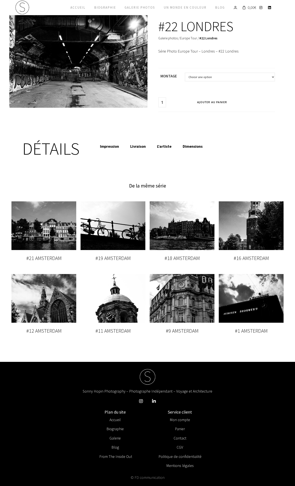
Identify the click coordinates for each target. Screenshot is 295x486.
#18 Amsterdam (182, 258)
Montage (168, 76)
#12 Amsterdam (44, 330)
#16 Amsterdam (251, 258)
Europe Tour (188, 38)
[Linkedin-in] (154, 401)
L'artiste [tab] (164, 146)
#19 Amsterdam (113, 258)
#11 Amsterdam (113, 330)
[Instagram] (262, 7)
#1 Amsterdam (251, 330)
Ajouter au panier (212, 102)
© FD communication (148, 477)
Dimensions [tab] (193, 146)
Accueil (78, 7)
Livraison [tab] (138, 146)
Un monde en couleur (185, 7)
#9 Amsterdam (182, 330)
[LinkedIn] (270, 7)
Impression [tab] (109, 146)
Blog (220, 7)
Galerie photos (140, 7)
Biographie (105, 7)
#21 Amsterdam (44, 258)
